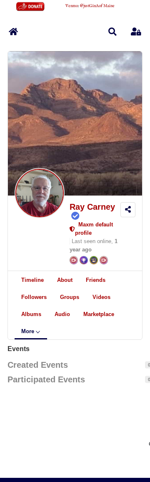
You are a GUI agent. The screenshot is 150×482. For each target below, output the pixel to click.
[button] (112, 32)
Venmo (71, 6)
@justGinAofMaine (97, 6)
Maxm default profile (94, 228)
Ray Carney (92, 206)
